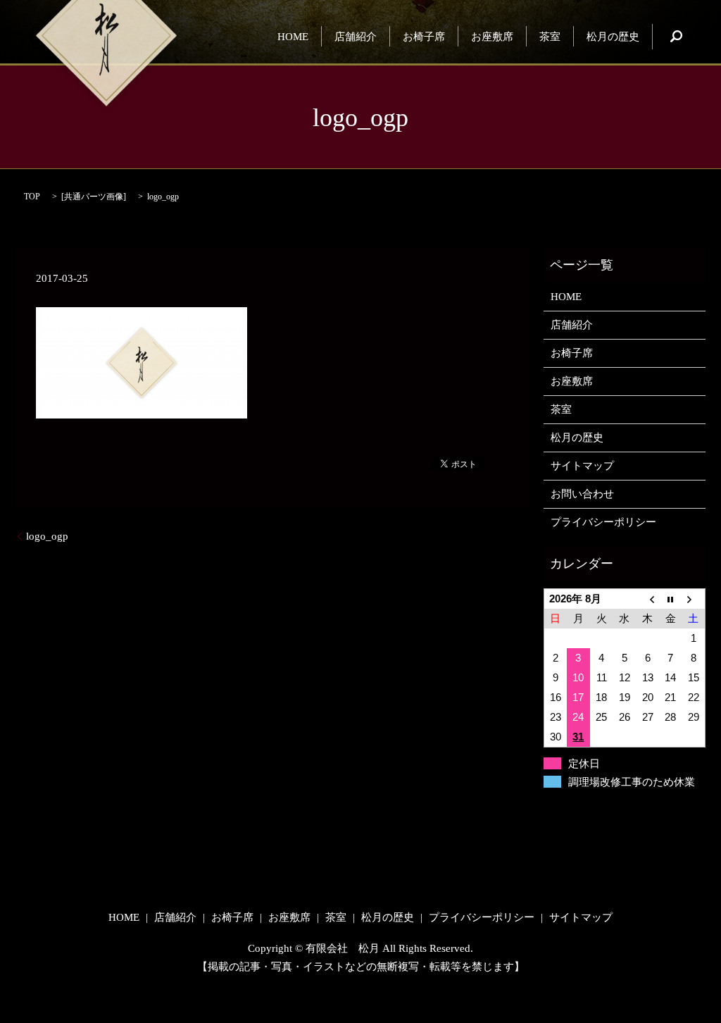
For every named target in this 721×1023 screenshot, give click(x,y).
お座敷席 (492, 36)
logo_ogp (47, 536)
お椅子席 (424, 36)
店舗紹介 (355, 36)
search (675, 36)
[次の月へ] (694, 599)
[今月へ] (670, 599)
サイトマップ (582, 465)
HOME (292, 36)
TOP (32, 197)
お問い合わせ (582, 494)
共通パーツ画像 (93, 197)
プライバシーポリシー (603, 522)
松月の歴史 (613, 36)
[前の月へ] (647, 599)
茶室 (549, 36)
